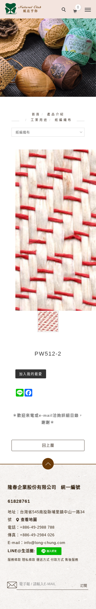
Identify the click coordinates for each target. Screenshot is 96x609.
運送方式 (43, 560)
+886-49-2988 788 (37, 527)
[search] (64, 10)
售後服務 (71, 560)
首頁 (36, 114)
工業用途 (39, 120)
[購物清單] (75, 10)
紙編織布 (63, 120)
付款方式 (57, 560)
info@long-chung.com (45, 542)
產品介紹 (56, 114)
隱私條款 (28, 560)
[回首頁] (23, 8)
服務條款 (14, 560)
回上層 (48, 445)
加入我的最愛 (30, 374)
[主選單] (87, 10)
